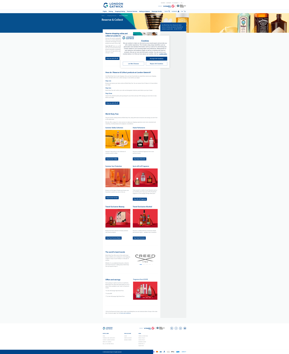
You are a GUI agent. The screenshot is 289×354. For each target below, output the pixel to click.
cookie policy (163, 54)
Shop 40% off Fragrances (140, 199)
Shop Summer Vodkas (111, 159)
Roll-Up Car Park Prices (108, 343)
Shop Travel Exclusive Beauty (113, 238)
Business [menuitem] (163, 2)
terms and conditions (125, 313)
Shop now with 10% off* (112, 58)
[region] (145, 51)
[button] (104, 11)
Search (166, 11)
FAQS (104, 335)
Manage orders (127, 339)
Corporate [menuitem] (168, 2)
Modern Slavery (142, 341)
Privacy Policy (141, 337)
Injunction (141, 345)
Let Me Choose (133, 63)
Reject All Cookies (156, 63)
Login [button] (125, 335)
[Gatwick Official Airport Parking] (113, 5)
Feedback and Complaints (109, 337)
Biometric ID (141, 343)
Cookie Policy (141, 339)
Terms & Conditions (143, 335)
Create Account (128, 337)
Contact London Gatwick (109, 339)
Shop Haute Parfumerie (139, 159)
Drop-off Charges (107, 341)
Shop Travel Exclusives (139, 238)
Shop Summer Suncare (112, 197)
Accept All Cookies (156, 58)
